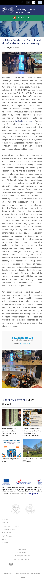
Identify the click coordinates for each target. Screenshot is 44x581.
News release (15, 48)
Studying (5, 519)
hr (28, 2)
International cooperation (10, 526)
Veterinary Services (8, 529)
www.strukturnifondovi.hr (17, 493)
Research (5, 523)
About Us (5, 543)
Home (4, 539)
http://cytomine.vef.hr (23, 121)
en (34, 2)
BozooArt (22, 577)
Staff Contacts (7, 536)
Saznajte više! (33, 494)
